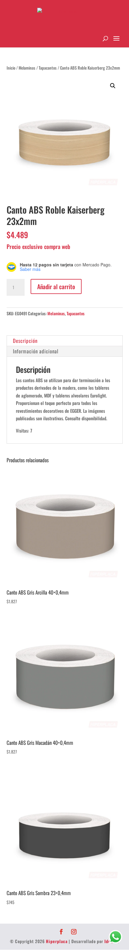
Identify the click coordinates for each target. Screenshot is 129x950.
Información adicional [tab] (35, 351)
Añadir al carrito (56, 286)
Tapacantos (48, 68)
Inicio (11, 68)
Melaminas (27, 68)
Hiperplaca (57, 941)
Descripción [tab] (25, 340)
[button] (112, 85)
